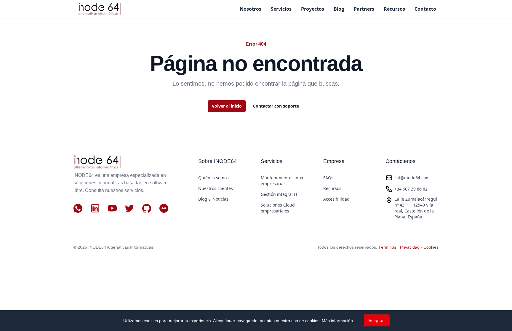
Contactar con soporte (278, 106)
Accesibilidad (336, 199)
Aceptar (376, 320)
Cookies (431, 247)
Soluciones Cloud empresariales (278, 208)
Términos (387, 247)
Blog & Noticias (213, 199)
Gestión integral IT (279, 194)
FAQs (328, 177)
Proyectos (312, 9)
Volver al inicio (227, 106)
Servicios (281, 9)
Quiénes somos (213, 177)
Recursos (394, 9)
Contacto (425, 9)
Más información (337, 320)
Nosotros (250, 9)
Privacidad (410, 247)
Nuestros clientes (215, 188)
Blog (339, 9)
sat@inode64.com (412, 177)
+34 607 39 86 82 (411, 189)
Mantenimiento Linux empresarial (282, 180)
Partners (364, 9)
